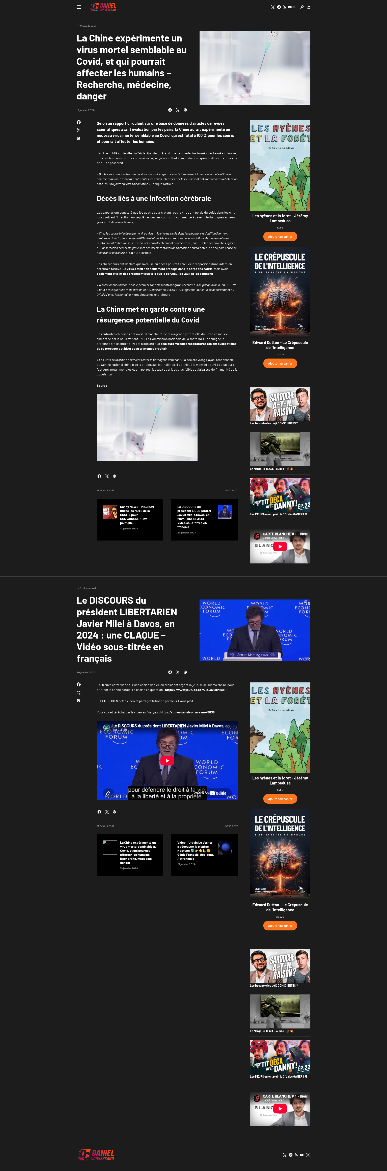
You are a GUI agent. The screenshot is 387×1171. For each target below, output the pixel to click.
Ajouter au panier (280, 236)
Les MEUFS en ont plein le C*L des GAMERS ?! (278, 514)
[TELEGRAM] (279, 7)
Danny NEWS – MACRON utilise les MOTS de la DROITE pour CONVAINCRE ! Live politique (137, 515)
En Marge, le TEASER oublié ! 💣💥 (271, 468)
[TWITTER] (273, 7)
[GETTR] (284, 7)
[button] (79, 7)
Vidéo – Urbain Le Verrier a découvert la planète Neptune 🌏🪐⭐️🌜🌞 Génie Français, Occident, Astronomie (195, 850)
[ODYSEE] (308, 1155)
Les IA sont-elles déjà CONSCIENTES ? (274, 423)
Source (102, 385)
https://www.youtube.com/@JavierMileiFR (196, 689)
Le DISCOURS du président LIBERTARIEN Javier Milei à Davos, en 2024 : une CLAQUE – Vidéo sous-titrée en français (194, 517)
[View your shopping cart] (309, 7)
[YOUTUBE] (302, 1155)
